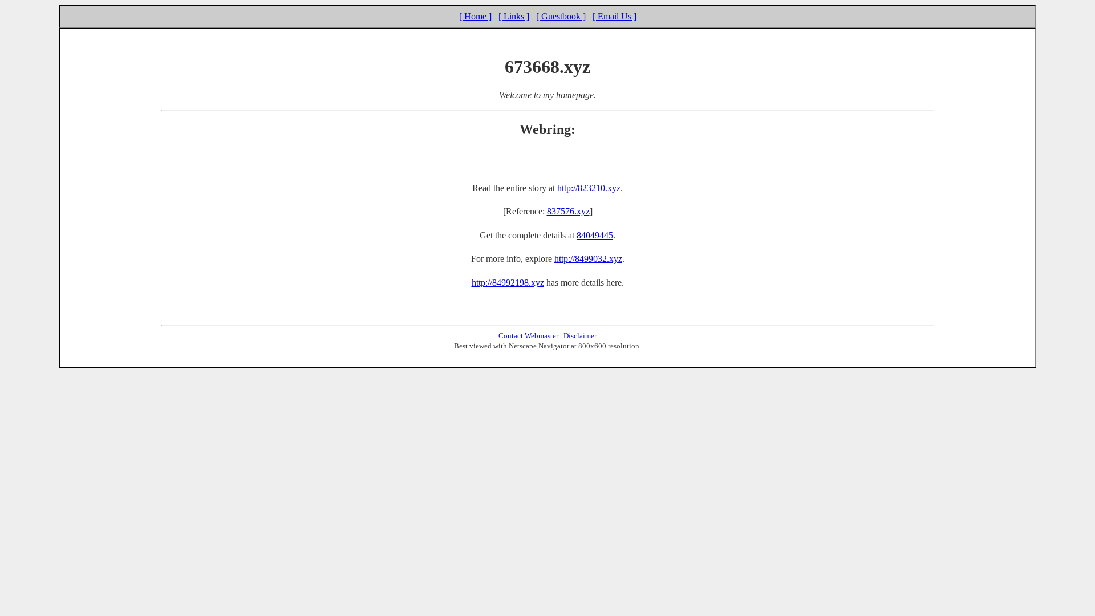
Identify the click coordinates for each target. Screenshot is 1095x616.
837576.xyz (568, 211)
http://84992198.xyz (508, 282)
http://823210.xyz (588, 188)
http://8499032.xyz (588, 259)
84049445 (595, 235)
